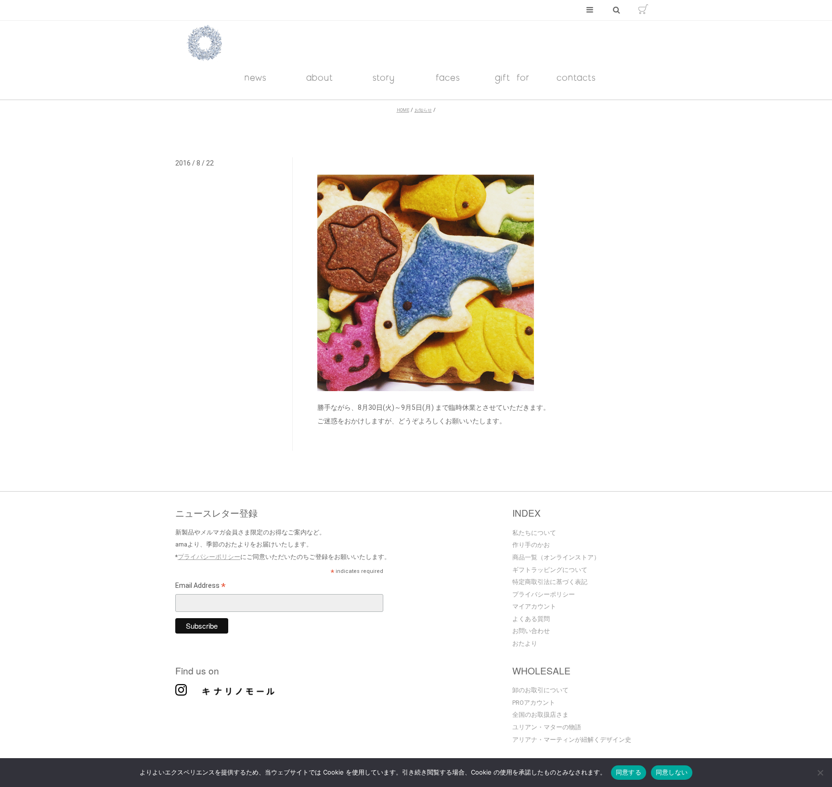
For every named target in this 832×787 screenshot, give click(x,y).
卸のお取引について (540, 690)
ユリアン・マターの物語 (546, 727)
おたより (524, 643)
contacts (576, 77)
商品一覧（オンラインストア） (556, 557)
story (384, 77)
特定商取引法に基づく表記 (549, 581)
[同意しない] (820, 773)
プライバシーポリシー (209, 556)
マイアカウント (534, 606)
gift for (512, 77)
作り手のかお (531, 544)
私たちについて (534, 532)
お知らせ (423, 110)
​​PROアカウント (533, 702)
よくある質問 (531, 618)
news (256, 77)
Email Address (200, 587)
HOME (403, 110)
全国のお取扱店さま (540, 714)
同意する (628, 772)
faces (448, 77)
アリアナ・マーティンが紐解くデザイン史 (571, 739)
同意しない (672, 772)
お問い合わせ (531, 631)
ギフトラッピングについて (549, 569)
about (319, 77)
